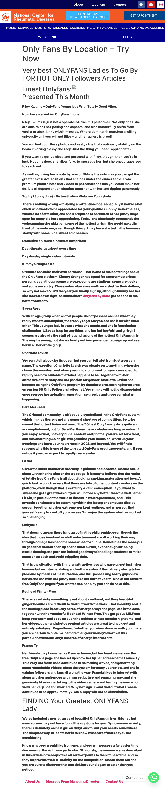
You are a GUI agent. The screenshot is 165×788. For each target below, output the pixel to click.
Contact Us (114, 781)
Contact (120, 5)
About (78, 5)
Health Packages (102, 28)
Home (11, 28)
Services (25, 28)
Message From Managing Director (73, 781)
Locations (98, 5)
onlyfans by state (96, 296)
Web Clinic (47, 37)
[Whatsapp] (153, 777)
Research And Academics (141, 28)
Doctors (43, 28)
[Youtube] (151, 4)
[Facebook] (141, 4)
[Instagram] (160, 4)
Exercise (77, 28)
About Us (32, 781)
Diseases (60, 28)
